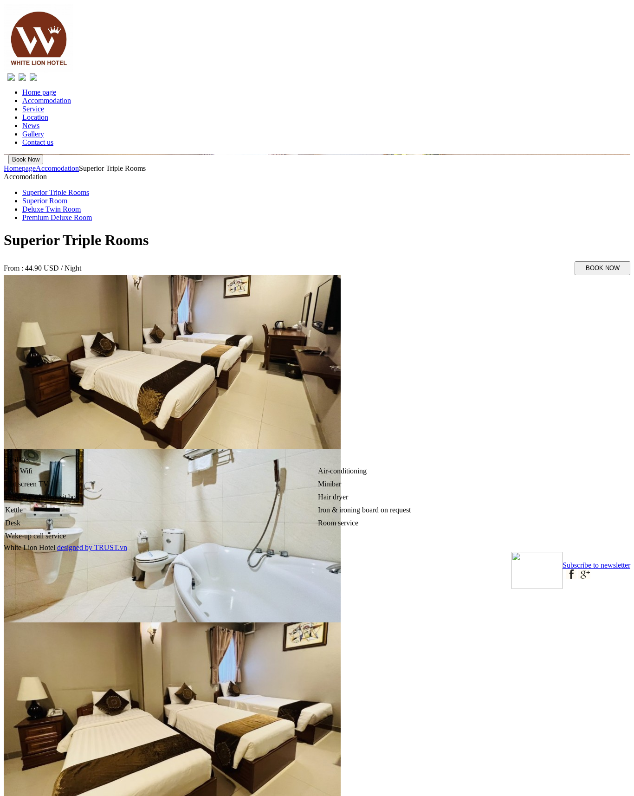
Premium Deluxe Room (57, 217)
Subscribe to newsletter (596, 565)
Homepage (20, 168)
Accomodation (57, 168)
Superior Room (44, 201)
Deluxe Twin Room (51, 209)
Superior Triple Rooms (55, 192)
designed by (75, 547)
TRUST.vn (110, 547)
